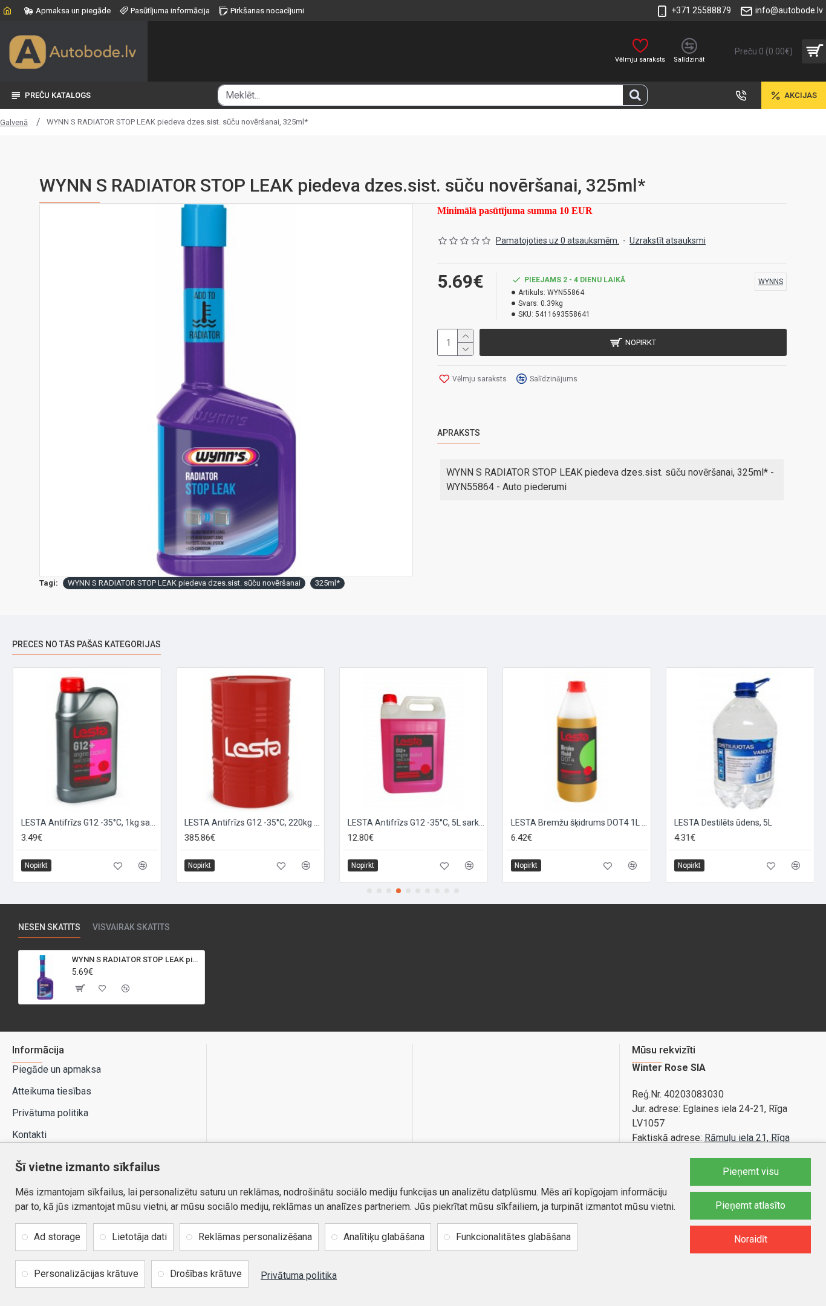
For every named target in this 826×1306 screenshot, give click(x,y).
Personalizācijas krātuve (86, 1273)
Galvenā (14, 122)
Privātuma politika (299, 1275)
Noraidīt (750, 1239)
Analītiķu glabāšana (383, 1237)
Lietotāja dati (139, 1237)
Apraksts (458, 433)
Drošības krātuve (206, 1273)
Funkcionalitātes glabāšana (513, 1237)
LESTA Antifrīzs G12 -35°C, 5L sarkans (415, 822)
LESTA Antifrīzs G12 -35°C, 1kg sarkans (89, 822)
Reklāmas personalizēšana (255, 1237)
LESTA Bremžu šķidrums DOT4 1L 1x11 (578, 822)
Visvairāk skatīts (131, 927)
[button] (369, 890)
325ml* (327, 582)
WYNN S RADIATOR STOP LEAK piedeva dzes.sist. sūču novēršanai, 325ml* (136, 959)
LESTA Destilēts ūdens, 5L (723, 822)
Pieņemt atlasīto (750, 1205)
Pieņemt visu (751, 1171)
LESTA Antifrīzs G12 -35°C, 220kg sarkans (252, 822)
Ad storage (57, 1237)
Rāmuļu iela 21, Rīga (747, 1137)
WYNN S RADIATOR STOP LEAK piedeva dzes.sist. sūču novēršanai (184, 582)
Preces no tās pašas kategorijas (86, 644)
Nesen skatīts (49, 927)
